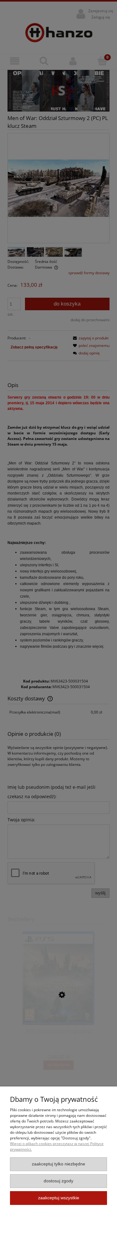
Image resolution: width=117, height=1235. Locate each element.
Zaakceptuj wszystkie (58, 1198)
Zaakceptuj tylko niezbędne (58, 1164)
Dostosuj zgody (58, 1181)
